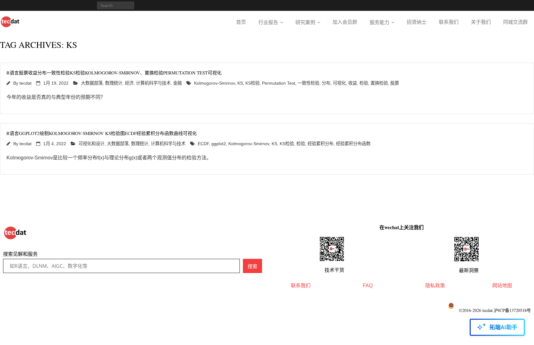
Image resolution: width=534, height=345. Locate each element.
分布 (326, 83)
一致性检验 (308, 83)
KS (240, 83)
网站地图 (502, 285)
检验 (363, 83)
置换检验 (379, 83)
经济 (129, 83)
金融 (177, 83)
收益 (352, 83)
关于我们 (481, 22)
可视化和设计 (91, 143)
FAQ (368, 285)
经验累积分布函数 (353, 143)
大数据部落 (92, 83)
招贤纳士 (416, 22)
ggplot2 (218, 143)
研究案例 (305, 22)
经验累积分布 (320, 143)
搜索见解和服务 (20, 254)
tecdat (25, 83)
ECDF (203, 143)
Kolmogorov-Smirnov (214, 83)
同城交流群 (515, 22)
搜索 (252, 266)
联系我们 (449, 22)
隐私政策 (435, 285)
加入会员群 (345, 22)
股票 (394, 83)
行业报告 (268, 22)
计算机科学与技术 (153, 83)
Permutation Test (278, 83)
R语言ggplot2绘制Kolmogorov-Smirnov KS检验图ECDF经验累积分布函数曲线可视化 (101, 133)
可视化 (339, 83)
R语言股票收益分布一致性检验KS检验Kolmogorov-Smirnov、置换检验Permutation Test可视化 (114, 72)
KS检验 (252, 83)
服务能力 (379, 22)
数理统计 (113, 83)
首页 (241, 22)
